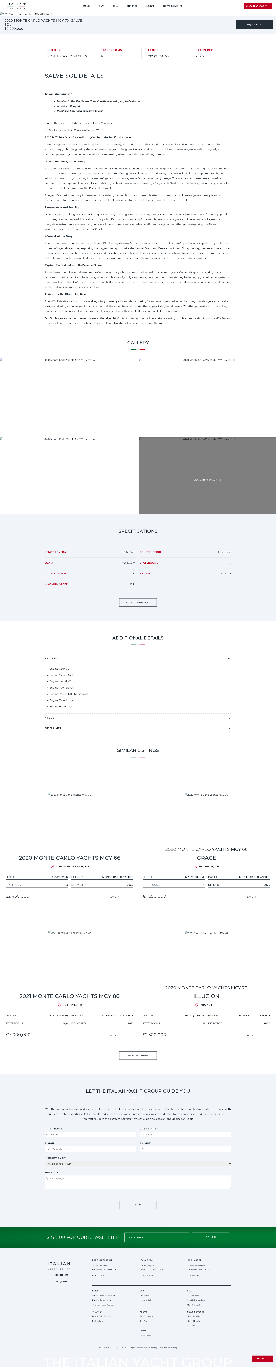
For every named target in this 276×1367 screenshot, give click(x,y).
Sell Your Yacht (193, 1295)
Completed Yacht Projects (103, 1305)
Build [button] (87, 6)
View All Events (193, 1321)
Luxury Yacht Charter (101, 1316)
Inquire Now (254, 25)
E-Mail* (50, 1143)
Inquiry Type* (55, 1158)
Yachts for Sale (146, 1300)
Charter (132, 6)
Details (114, 897)
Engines (51, 658)
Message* (52, 1172)
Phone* (145, 1143)
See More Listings (138, 1055)
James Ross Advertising (167, 1348)
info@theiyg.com (59, 1282)
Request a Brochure (138, 602)
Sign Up (211, 1237)
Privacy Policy (146, 1335)
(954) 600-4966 (194, 1275)
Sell (115, 6)
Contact (143, 1331)
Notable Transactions (196, 1300)
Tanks (49, 718)
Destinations (97, 1321)
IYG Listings (144, 1295)
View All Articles (193, 1316)
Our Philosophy (146, 1316)
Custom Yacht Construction (103, 1295)
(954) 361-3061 (98, 1275)
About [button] (150, 6)
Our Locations (146, 1326)
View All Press (193, 1326)
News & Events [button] (173, 6)
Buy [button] (101, 6)
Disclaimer (53, 728)
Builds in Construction (101, 1300)
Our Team (144, 1321)
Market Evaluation (195, 1305)
